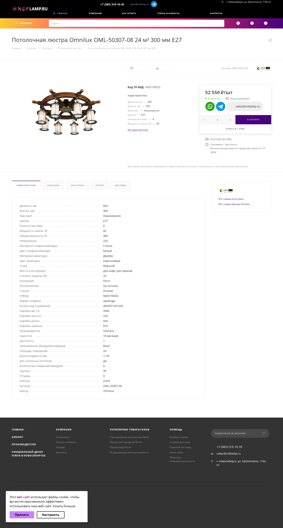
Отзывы (60, 447)
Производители (24, 444)
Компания (63, 429)
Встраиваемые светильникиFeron (129, 452)
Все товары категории (231, 199)
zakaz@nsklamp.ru (139, 4)
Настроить (50, 515)
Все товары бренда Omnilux (234, 204)
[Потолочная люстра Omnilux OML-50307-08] (66, 112)
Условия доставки (180, 442)
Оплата (99, 185)
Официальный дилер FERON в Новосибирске (29, 453)
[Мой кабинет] (270, 14)
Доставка (120, 185)
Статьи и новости (66, 442)
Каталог (17, 437)
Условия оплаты (179, 437)
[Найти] (220, 23)
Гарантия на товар (180, 447)
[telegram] (154, 4)
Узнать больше (64, 506)
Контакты (61, 452)
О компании (63, 437)
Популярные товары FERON (129, 429)
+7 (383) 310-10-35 (112, 4)
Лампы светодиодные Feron (126, 442)
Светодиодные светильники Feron (129, 437)
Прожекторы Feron (120, 447)
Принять (22, 515)
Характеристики (26, 185)
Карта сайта (176, 452)
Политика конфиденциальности (182, 459)
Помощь (176, 429)
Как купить (77, 185)
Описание (53, 185)
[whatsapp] (210, 106)
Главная (18, 429)
